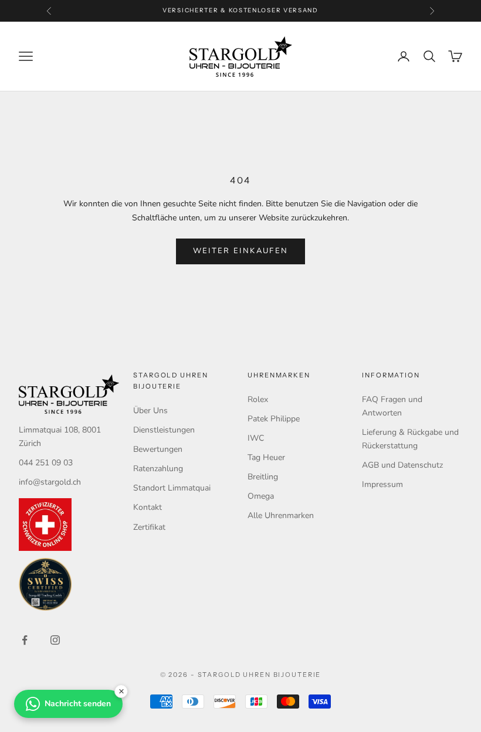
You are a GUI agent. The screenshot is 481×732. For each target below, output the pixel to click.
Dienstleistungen (164, 429)
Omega (261, 496)
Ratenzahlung (158, 468)
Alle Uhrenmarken (281, 515)
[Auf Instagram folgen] (55, 640)
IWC (256, 438)
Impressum (382, 484)
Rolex (258, 399)
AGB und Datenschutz (402, 465)
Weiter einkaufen (240, 251)
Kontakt (147, 507)
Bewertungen (157, 449)
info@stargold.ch (50, 482)
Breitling (263, 476)
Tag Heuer (266, 457)
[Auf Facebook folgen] (25, 640)
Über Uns (150, 410)
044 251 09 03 (46, 462)
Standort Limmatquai (172, 487)
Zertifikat (149, 527)
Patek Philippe (274, 418)
